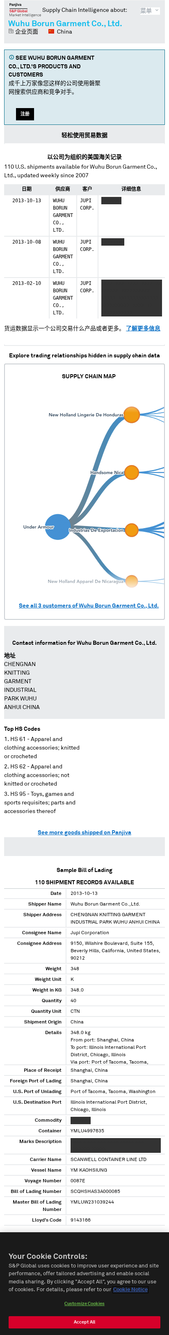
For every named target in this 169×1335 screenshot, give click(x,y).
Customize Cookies (84, 1303)
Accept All (84, 1322)
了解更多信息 (143, 329)
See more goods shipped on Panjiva (84, 833)
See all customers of (89, 606)
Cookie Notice (130, 1289)
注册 (25, 114)
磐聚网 (25, 10)
